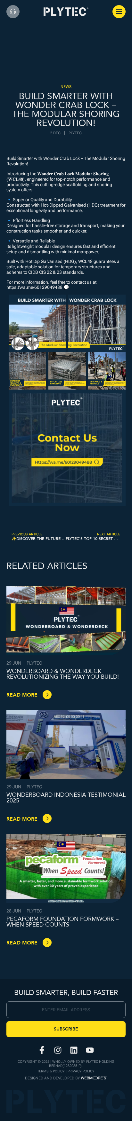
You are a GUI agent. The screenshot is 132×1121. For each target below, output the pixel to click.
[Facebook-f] (42, 1050)
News (66, 86)
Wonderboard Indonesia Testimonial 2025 (66, 798)
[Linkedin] (74, 1050)
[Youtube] (90, 1050)
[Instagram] (58, 1050)
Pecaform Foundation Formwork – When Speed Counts (62, 922)
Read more (21, 695)
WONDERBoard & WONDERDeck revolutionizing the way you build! (62, 674)
